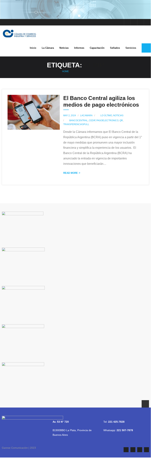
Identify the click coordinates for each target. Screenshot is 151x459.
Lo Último (106, 115)
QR (121, 120)
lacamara (86, 115)
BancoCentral (78, 120)
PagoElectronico (107, 120)
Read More (70, 173)
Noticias (118, 115)
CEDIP (92, 120)
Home (65, 71)
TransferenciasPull (76, 124)
